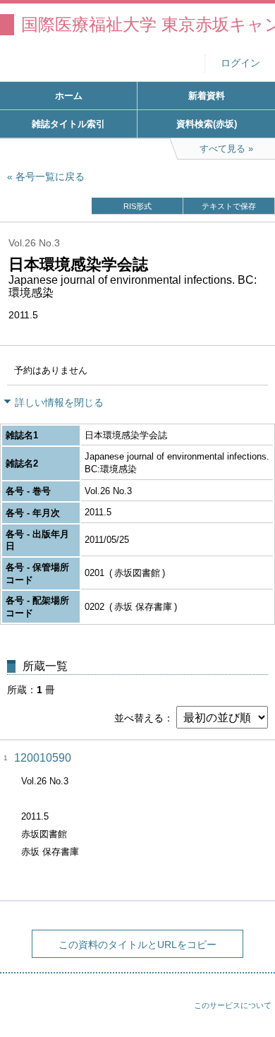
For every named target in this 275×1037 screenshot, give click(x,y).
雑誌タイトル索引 (68, 124)
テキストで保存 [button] (229, 206)
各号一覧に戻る (50, 176)
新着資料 (206, 95)
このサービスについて (232, 1005)
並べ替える (139, 718)
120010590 (42, 758)
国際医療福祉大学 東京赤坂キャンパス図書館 (148, 24)
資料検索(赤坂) (206, 124)
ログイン (240, 63)
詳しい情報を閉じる (59, 402)
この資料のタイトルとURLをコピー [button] (137, 944)
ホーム (68, 95)
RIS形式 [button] (137, 206)
